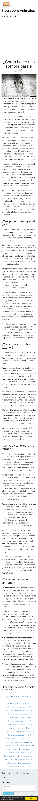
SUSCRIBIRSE (8, 793)
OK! (31, 798)
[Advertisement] (19, 38)
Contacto (5, 777)
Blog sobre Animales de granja (18, 13)
